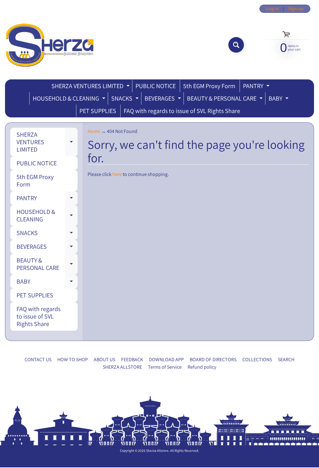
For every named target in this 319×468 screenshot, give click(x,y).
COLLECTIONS (257, 359)
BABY (279, 99)
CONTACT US (38, 359)
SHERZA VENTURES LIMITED (91, 87)
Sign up (296, 8)
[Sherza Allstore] (49, 45)
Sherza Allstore (157, 450)
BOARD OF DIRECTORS (213, 359)
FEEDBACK (132, 359)
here (117, 174)
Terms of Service (165, 367)
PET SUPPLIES (97, 111)
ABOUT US (104, 359)
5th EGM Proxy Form (209, 86)
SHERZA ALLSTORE (122, 367)
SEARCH (286, 359)
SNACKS (125, 99)
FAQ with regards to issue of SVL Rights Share (182, 111)
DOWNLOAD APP (166, 359)
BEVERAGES (164, 99)
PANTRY (257, 87)
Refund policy (202, 367)
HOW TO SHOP (72, 359)
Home (94, 131)
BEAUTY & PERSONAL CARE (225, 99)
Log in (272, 8)
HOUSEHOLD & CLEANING (70, 99)
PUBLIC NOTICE (156, 86)
